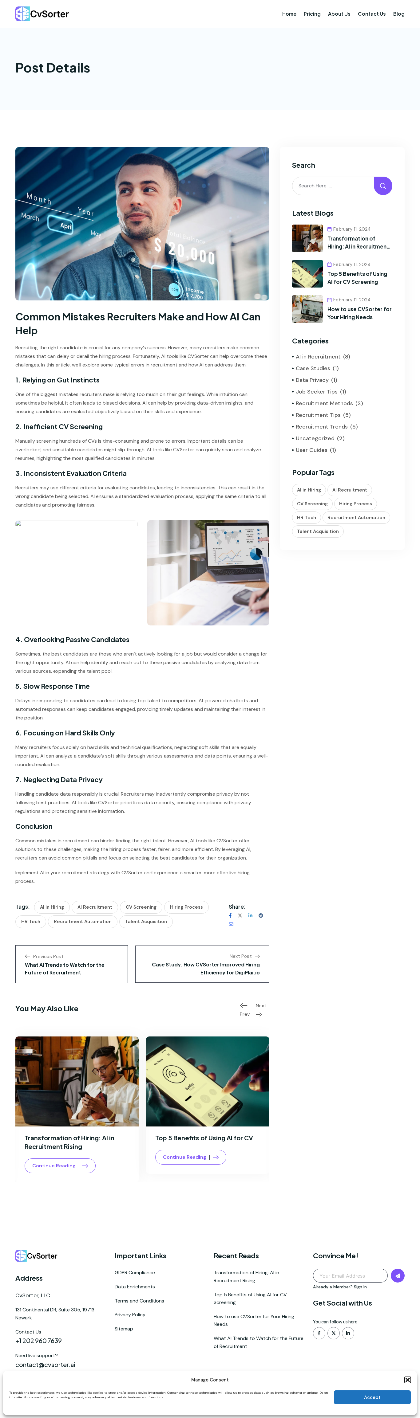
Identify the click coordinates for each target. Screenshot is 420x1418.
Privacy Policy (130, 1314)
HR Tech (30, 922)
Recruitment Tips (318, 415)
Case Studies (313, 368)
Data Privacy (312, 380)
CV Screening (141, 907)
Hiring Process (186, 907)
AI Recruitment (94, 907)
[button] (408, 1380)
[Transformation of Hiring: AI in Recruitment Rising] (307, 238)
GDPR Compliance (135, 1272)
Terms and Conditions (139, 1301)
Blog (399, 13)
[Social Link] (319, 1333)
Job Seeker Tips (317, 391)
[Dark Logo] (42, 13)
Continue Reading (54, 1165)
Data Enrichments (135, 1286)
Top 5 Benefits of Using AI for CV (204, 1138)
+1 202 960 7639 (38, 1340)
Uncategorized (315, 438)
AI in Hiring (52, 907)
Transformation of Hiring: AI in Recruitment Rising (358, 246)
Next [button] (261, 1005)
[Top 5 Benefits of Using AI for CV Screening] (307, 273)
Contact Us (372, 13)
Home (289, 13)
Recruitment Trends (322, 426)
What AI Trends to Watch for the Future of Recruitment (258, 1342)
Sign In (360, 1287)
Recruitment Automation (83, 922)
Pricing (312, 13)
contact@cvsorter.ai (45, 1364)
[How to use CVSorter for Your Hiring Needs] (307, 308)
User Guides (311, 450)
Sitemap (124, 1329)
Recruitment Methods (324, 403)
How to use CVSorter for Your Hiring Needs (254, 1320)
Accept (372, 1397)
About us (339, 13)
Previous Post (48, 957)
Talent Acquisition (146, 922)
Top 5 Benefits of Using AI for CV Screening (250, 1298)
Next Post (241, 956)
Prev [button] (245, 1013)
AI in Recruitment (318, 356)
